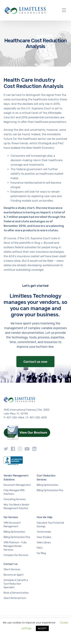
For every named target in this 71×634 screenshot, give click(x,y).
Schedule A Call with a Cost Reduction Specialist (16, 584)
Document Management (17, 485)
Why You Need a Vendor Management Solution (16, 506)
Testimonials (44, 531)
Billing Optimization (47, 485)
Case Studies (44, 537)
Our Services (11, 517)
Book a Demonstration (16, 592)
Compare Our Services (16, 555)
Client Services (12, 569)
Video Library (44, 542)
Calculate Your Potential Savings (50, 524)
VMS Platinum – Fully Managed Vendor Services (15, 546)
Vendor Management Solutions (16, 477)
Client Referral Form (15, 598)
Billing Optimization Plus (50, 490)
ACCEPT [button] (42, 628)
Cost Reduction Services (46, 477)
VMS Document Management (12, 524)
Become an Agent (14, 574)
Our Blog (41, 553)
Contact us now (35, 362)
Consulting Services (15, 499)
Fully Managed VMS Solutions (14, 492)
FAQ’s (40, 547)
